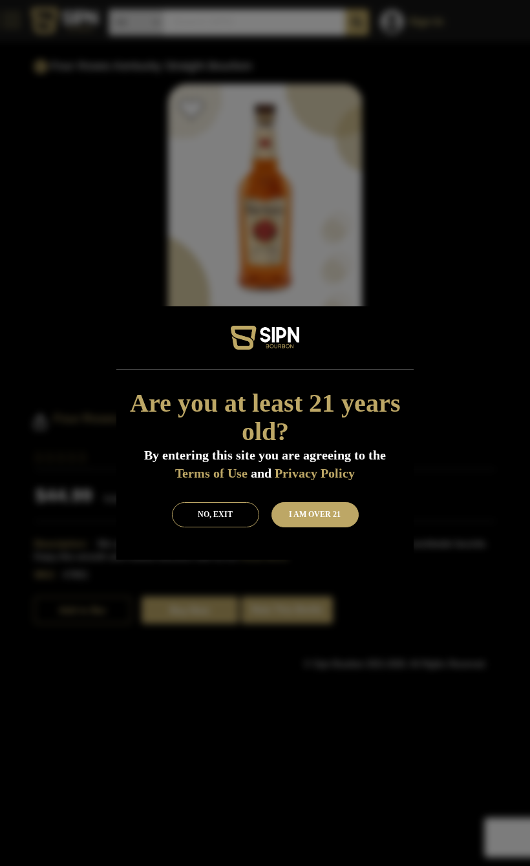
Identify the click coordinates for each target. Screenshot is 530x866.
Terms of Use (211, 473)
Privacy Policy (315, 473)
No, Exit (215, 514)
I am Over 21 (315, 514)
